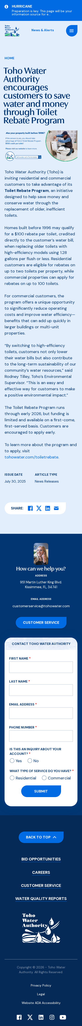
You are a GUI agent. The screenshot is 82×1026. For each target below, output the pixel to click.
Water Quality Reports (41, 898)
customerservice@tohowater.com (41, 606)
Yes (19, 761)
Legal (41, 994)
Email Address (21, 704)
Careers (41, 872)
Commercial (59, 778)
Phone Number (21, 727)
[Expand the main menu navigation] (71, 31)
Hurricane (22, 6)
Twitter (30, 1017)
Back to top (38, 837)
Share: (17, 508)
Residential (26, 778)
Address (41, 575)
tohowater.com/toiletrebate (31, 457)
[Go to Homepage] (12, 31)
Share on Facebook (30, 508)
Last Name (18, 681)
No (36, 761)
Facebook (19, 1017)
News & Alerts (42, 30)
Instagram (52, 1017)
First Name (18, 658)
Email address (41, 599)
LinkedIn (41, 1017)
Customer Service (41, 622)
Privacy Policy (41, 985)
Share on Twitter (39, 508)
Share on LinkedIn (47, 508)
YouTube (63, 1017)
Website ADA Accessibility (41, 1003)
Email (56, 508)
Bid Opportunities (41, 859)
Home (9, 58)
